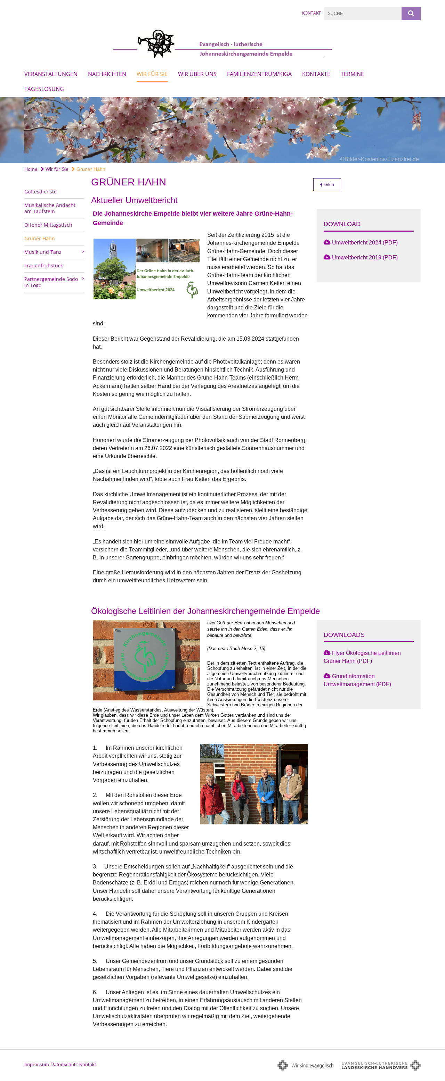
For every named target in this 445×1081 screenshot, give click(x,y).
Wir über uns (197, 74)
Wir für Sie (152, 74)
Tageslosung (44, 89)
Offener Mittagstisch (48, 225)
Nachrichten (107, 74)
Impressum (36, 1064)
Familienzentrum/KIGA (259, 74)
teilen (328, 184)
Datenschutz (64, 1064)
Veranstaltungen (51, 74)
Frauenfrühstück (43, 265)
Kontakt (311, 13)
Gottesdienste (40, 191)
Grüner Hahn (90, 169)
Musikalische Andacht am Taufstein (49, 208)
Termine (352, 74)
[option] (222, 130)
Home (31, 169)
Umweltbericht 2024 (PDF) (365, 243)
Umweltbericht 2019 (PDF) (365, 257)
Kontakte (316, 74)
